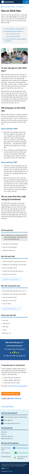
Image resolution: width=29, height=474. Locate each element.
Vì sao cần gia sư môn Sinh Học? (15, 29)
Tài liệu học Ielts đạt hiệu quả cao (13, 271)
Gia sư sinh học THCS (13, 34)
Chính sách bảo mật (7, 436)
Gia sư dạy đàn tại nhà (10, 268)
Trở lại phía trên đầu (7, 406)
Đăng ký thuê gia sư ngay (11, 393)
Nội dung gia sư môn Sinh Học (14, 31)
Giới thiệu (4, 432)
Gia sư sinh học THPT (13, 36)
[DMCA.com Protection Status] (5, 468)
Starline (10, 471)
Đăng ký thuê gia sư (9, 250)
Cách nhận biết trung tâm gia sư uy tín (14, 261)
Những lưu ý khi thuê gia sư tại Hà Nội (14, 264)
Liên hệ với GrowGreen (10, 247)
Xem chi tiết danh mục (10, 308)
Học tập (5, 320)
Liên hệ (3, 434)
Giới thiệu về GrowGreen (10, 244)
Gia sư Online (7, 303)
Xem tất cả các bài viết (10, 279)
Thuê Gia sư (20, 7)
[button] (26, 2)
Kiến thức (6, 326)
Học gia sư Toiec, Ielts (9, 274)
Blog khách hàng (9, 7)
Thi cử (5, 330)
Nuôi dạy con (7, 333)
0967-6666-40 (15, 398)
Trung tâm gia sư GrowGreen (18, 386)
